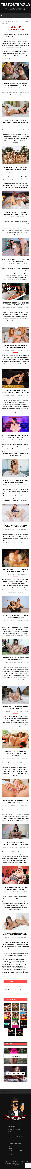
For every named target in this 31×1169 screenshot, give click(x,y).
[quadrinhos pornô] (7, 1016)
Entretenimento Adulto (14, 21)
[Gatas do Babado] (11, 1032)
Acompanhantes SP (7, 1155)
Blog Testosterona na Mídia (15, 1150)
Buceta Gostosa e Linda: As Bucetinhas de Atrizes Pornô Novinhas (15, 753)
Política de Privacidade (14, 1134)
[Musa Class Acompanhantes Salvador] (19, 1032)
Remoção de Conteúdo (14, 1129)
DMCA (10, 1131)
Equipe (10, 1146)
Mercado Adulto (24, 1091)
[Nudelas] (23, 1024)
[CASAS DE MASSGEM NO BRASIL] (15, 1074)
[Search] (29, 15)
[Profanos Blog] (15, 1007)
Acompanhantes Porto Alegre (20, 1155)
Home (3, 21)
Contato (11, 1148)
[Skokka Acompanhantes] (15, 1024)
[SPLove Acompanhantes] (7, 1007)
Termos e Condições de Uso (15, 1136)
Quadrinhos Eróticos (15, 1157)
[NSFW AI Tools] (15, 1016)
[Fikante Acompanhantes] (7, 1024)
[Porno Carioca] (23, 1016)
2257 (9, 1138)
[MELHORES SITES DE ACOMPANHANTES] (15, 1056)
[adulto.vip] (23, 1007)
